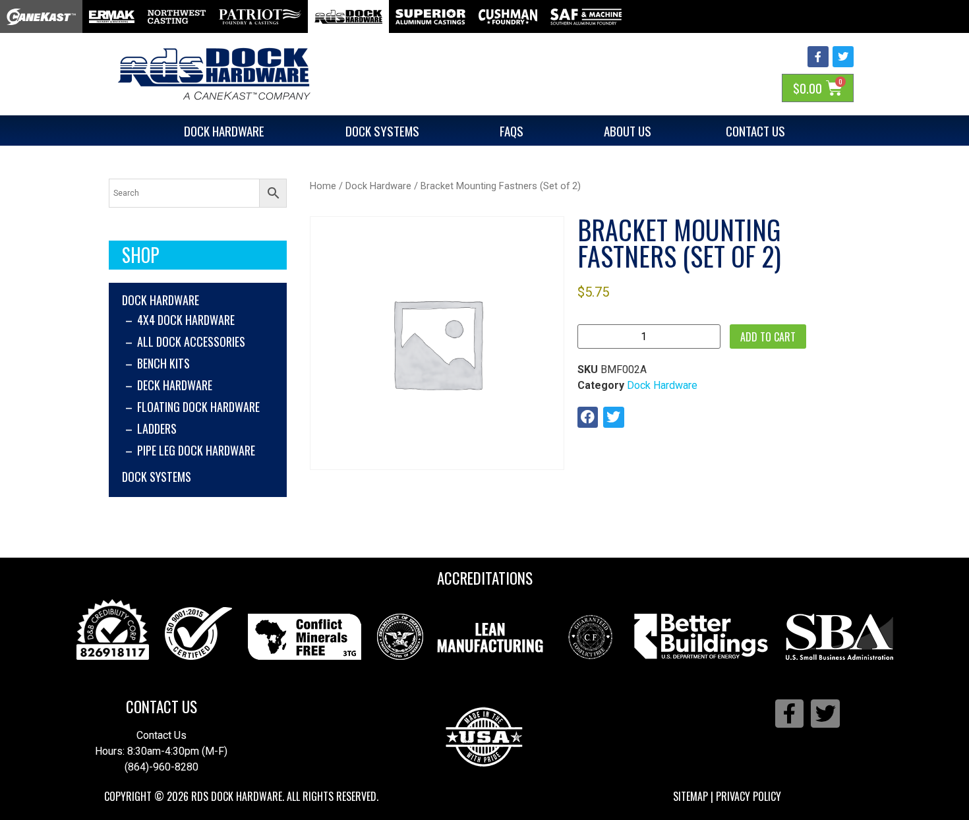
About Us (627, 130)
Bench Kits (163, 363)
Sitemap (690, 796)
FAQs (511, 130)
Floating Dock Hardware (198, 406)
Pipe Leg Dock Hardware (196, 450)
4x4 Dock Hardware (186, 319)
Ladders (157, 428)
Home (323, 186)
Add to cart (768, 337)
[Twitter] (843, 56)
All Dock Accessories (191, 341)
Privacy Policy (748, 796)
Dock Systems (382, 130)
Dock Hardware (224, 130)
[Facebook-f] (818, 56)
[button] (588, 417)
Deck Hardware (174, 385)
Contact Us (755, 130)
